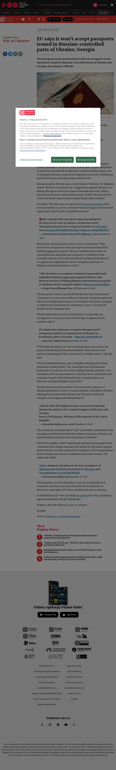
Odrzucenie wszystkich (62, 160)
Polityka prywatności (52, 136)
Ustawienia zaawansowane (31, 160)
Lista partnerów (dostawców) (32, 150)
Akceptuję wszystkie (86, 160)
